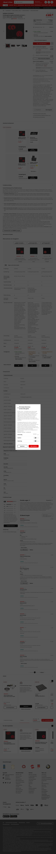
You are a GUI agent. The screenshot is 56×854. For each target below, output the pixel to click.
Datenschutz (19, 432)
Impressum (23, 432)
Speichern (22, 446)
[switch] (35, 437)
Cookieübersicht (28, 432)
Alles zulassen (34, 446)
